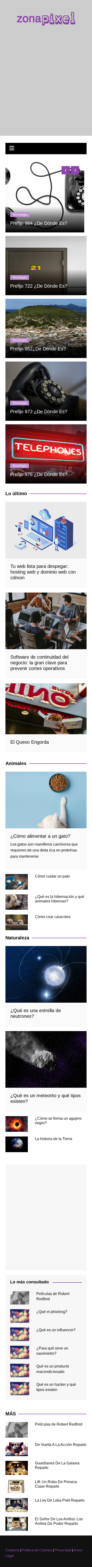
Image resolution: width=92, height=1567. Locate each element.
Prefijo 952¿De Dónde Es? (38, 348)
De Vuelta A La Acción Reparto (60, 1445)
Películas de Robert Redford (58, 1424)
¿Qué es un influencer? (55, 1330)
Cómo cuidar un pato (52, 876)
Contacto (12, 1550)
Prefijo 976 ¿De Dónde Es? (38, 474)
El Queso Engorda (29, 742)
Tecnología (20, 203)
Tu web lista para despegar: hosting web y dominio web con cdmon (43, 217)
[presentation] (66, 170)
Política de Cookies (37, 1550)
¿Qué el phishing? (51, 1312)
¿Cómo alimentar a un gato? (40, 836)
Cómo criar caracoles (53, 917)
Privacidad (63, 1550)
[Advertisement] (46, 78)
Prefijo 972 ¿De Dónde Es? (38, 411)
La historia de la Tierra (53, 1139)
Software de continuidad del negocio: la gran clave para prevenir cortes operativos (39, 662)
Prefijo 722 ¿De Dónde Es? (38, 286)
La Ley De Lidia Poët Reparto (59, 1500)
